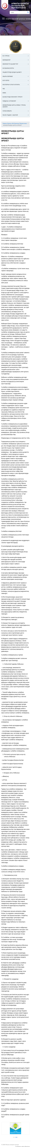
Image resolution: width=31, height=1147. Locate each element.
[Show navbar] (3, 18)
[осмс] (15, 1128)
